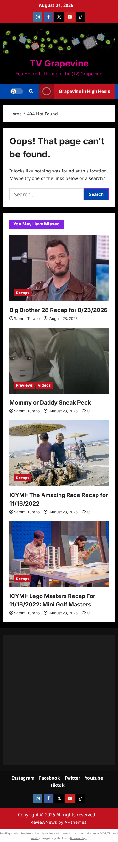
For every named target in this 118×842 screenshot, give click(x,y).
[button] (31, 91)
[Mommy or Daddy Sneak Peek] (59, 361)
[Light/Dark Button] (16, 91)
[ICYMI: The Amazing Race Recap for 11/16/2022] (59, 453)
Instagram (23, 778)
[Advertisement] (59, 700)
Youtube (94, 778)
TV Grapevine (59, 63)
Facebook (49, 778)
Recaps (22, 292)
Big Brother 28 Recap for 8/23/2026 (58, 310)
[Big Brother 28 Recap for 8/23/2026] (59, 268)
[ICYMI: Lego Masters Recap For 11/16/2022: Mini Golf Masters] (59, 554)
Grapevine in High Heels (84, 91)
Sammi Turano (27, 318)
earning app (71, 833)
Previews (24, 385)
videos (44, 385)
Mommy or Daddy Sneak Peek (50, 402)
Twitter (72, 778)
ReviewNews (44, 822)
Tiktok (57, 785)
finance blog (78, 838)
